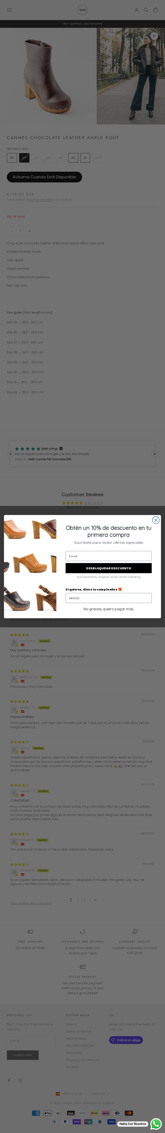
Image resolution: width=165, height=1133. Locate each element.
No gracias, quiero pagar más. (108, 609)
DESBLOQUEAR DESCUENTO (108, 568)
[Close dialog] (155, 520)
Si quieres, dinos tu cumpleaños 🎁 (94, 589)
